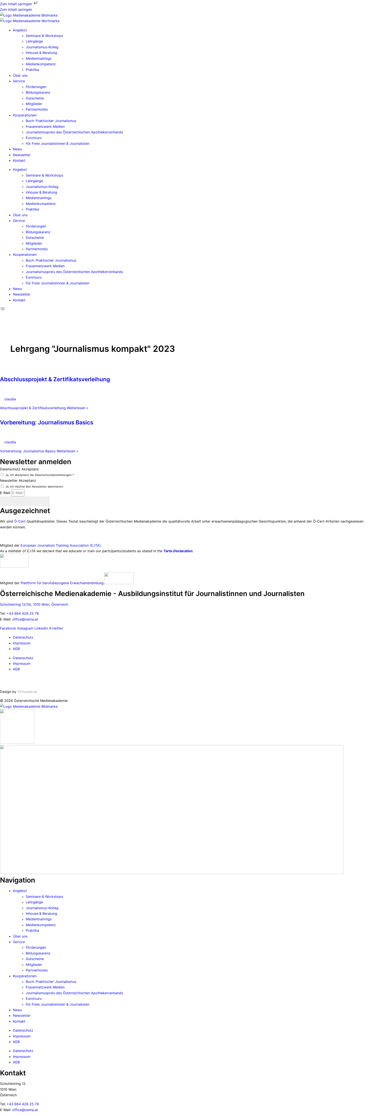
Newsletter (21, 155)
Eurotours (34, 138)
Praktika (32, 69)
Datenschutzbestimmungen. (54, 475)
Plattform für (32, 583)
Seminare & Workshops (44, 36)
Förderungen (36, 87)
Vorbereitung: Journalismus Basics (46, 422)
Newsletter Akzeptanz (18, 480)
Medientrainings (39, 58)
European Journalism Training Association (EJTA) (61, 545)
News (17, 149)
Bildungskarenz (38, 92)
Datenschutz (23, 637)
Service (19, 81)
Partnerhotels (37, 109)
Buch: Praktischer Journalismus (51, 121)
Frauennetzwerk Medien (45, 126)
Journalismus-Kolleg (42, 47)
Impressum (21, 643)
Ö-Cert (20, 521)
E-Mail (5, 493)
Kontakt (19, 160)
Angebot (20, 30)
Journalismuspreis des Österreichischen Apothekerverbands (74, 132)
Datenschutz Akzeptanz (19, 469)
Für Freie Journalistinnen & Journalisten (57, 143)
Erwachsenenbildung (86, 583)
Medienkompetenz (41, 64)
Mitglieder (34, 104)
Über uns (20, 75)
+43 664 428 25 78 (23, 613)
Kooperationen (24, 115)
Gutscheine (35, 98)
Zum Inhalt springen (16, 4)
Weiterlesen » (44, 408)
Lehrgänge (34, 41)
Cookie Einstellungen (17, 680)
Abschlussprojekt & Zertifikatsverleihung (55, 379)
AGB (16, 648)
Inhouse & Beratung (41, 52)
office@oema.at (25, 619)
